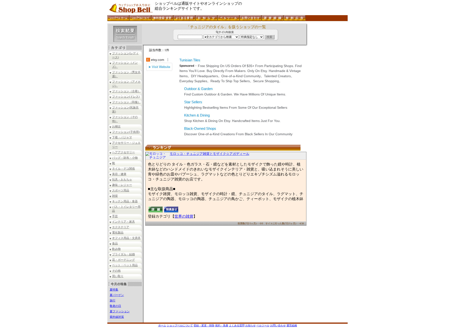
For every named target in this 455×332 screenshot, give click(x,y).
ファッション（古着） (126, 91)
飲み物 (116, 249)
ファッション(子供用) (126, 132)
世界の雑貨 (183, 216)
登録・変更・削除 (204, 325)
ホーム (162, 325)
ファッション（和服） (126, 102)
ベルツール (262, 325)
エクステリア (120, 227)
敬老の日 (115, 306)
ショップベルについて (180, 325)
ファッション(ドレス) (126, 96)
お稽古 (116, 126)
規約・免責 (221, 325)
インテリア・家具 (123, 221)
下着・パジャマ (122, 137)
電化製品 (117, 232)
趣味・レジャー (122, 185)
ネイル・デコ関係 (123, 168)
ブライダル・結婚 (123, 254)
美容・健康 (119, 174)
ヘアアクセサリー (123, 152)
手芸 (115, 216)
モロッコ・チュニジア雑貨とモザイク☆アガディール (209, 154)
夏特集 (114, 289)
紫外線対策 (117, 317)
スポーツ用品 (120, 190)
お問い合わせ (278, 325)
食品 (115, 243)
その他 (116, 270)
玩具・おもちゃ (122, 179)
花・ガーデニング (123, 259)
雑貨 (115, 195)
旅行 (112, 300)
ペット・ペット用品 (125, 265)
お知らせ (250, 325)
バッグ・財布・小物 (125, 157)
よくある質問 (237, 325)
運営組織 (292, 325)
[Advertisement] (327, 94)
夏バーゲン (117, 295)
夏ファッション (120, 311)
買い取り (117, 276)
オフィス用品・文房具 (126, 238)
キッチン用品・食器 (125, 201)
